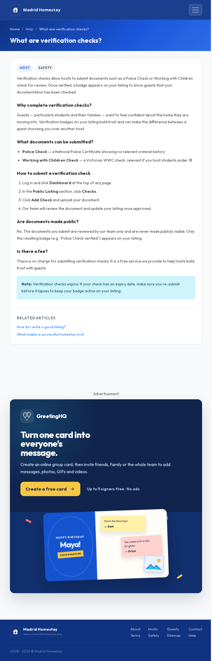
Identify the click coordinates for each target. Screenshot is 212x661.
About (135, 629)
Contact (195, 629)
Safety (45, 68)
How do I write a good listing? (41, 327)
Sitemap (174, 635)
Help (29, 29)
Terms (135, 635)
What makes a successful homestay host (50, 334)
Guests (173, 629)
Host (25, 68)
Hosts (153, 629)
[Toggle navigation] (195, 10)
